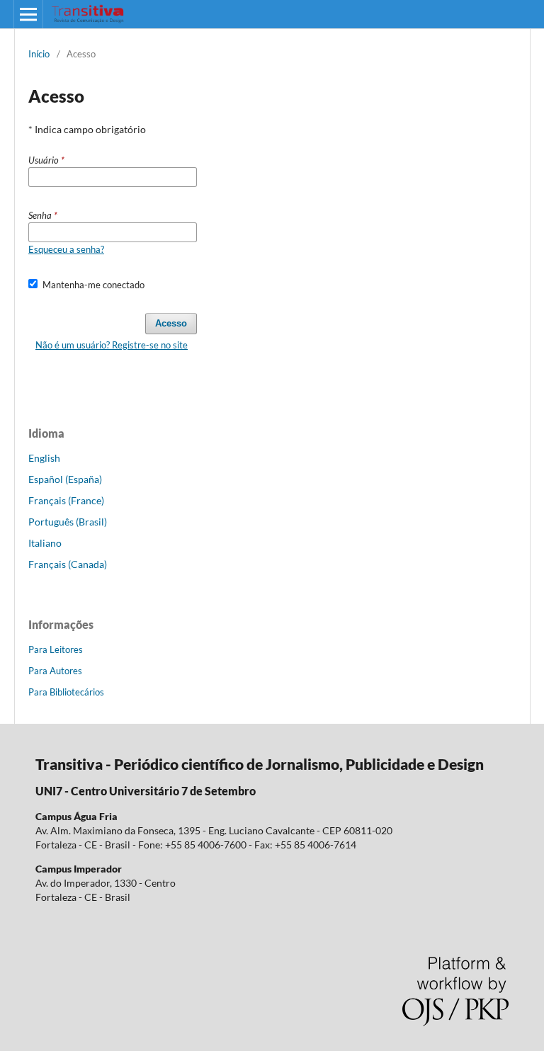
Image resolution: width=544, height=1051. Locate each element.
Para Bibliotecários (66, 692)
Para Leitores (55, 649)
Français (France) (66, 500)
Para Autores (55, 670)
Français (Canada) (67, 564)
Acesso (171, 323)
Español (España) (65, 479)
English (44, 458)
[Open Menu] (28, 14)
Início (39, 53)
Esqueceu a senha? (66, 249)
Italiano (45, 543)
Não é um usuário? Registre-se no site (111, 345)
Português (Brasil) (67, 522)
